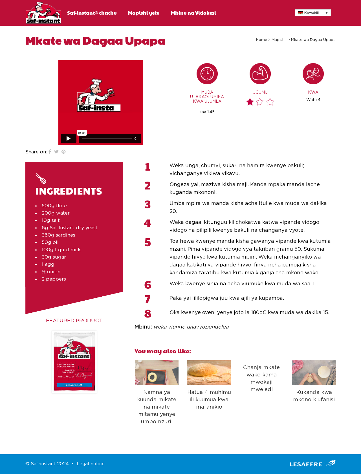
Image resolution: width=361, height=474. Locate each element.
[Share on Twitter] (56, 151)
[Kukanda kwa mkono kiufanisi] (314, 372)
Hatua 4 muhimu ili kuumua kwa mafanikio (209, 400)
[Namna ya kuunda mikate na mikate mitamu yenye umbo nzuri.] (157, 372)
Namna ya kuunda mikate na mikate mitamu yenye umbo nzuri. (156, 407)
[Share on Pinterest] (63, 151)
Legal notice (91, 464)
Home (261, 40)
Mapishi (278, 40)
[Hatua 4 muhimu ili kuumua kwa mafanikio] (209, 372)
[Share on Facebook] (50, 151)
